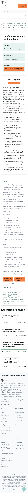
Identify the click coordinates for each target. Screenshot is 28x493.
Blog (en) (3, 434)
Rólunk (3, 412)
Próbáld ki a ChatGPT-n (19, 279)
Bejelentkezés (12, 5)
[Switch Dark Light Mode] (5, 6)
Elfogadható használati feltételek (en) (7, 448)
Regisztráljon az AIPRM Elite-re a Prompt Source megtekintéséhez (13, 69)
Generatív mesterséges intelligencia (5, 423)
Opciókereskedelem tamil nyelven (16, 25)
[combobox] (14, 11)
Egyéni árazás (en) (6, 428)
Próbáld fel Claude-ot (7, 279)
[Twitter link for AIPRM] (2, 404)
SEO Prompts (17, 23)
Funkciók (3, 418)
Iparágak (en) (5, 415)
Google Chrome (19, 445)
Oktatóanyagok (19, 412)
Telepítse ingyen (22, 5)
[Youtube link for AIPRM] (5, 405)
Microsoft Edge (19, 448)
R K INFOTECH (8, 27)
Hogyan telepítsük (20, 442)
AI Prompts (10, 23)
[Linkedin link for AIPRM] (9, 405)
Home (3, 23)
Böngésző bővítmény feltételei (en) (6, 460)
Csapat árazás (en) (6, 431)
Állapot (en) (18, 420)
